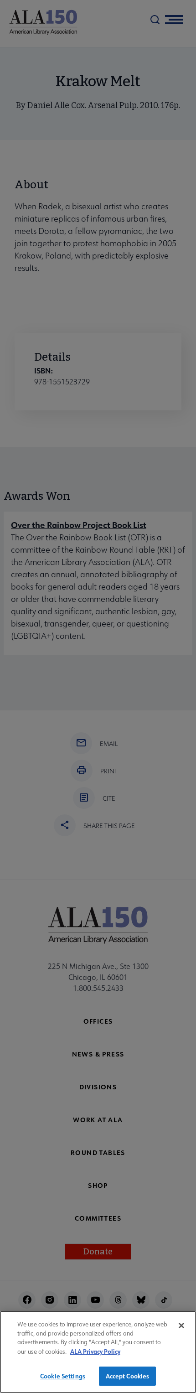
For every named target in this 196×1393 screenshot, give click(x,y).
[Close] (181, 1325)
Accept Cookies (128, 1376)
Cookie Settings (62, 1376)
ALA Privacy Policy (95, 1351)
